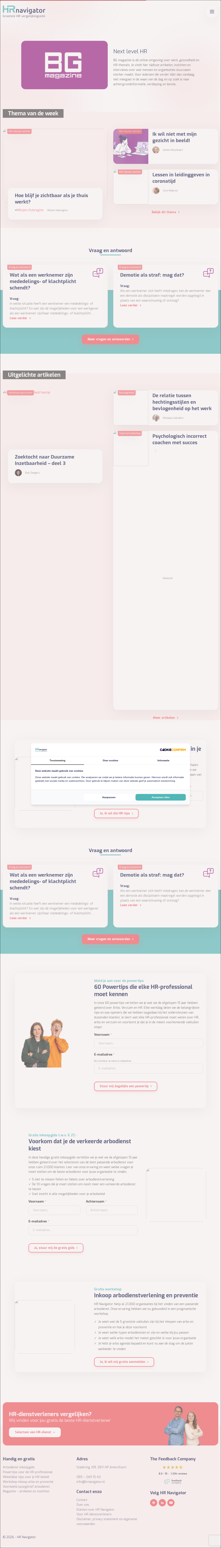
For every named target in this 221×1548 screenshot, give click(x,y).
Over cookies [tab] (110, 760)
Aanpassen (109, 797)
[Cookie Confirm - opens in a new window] (173, 749)
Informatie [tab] (163, 760)
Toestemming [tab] (57, 760)
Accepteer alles (161, 797)
